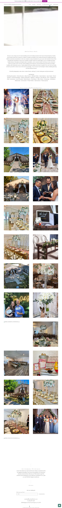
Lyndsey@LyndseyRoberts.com (31, 499)
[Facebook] (29, 506)
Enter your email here (20, 492)
